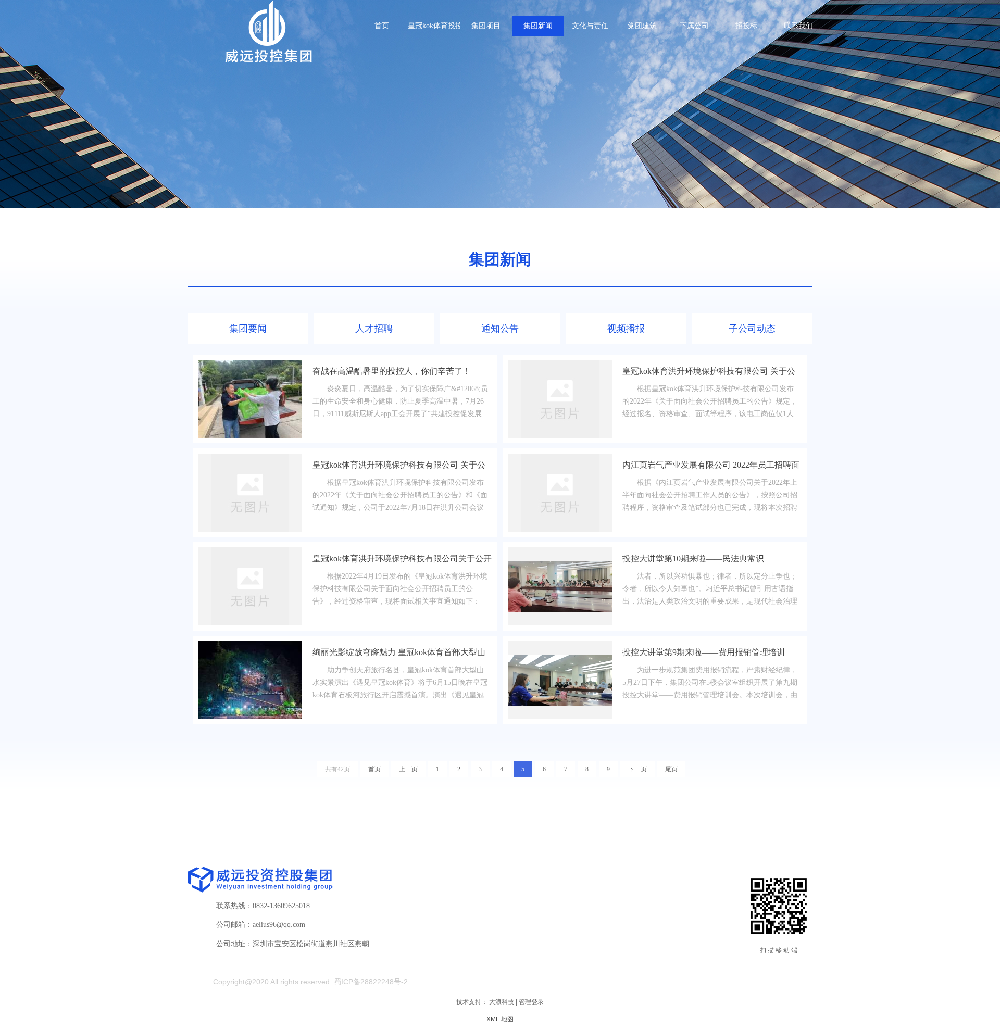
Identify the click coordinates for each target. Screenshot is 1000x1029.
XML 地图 (500, 1019)
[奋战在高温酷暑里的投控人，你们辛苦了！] (250, 399)
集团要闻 (248, 328)
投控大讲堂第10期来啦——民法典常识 (693, 558)
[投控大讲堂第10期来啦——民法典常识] (560, 586)
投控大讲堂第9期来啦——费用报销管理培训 (703, 652)
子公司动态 (752, 328)
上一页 (408, 769)
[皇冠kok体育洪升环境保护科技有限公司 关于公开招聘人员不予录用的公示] (560, 399)
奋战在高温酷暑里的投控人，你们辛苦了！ (391, 371)
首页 (374, 769)
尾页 (671, 769)
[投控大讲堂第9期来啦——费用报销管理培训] (560, 680)
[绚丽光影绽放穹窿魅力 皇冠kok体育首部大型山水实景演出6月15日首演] (250, 680)
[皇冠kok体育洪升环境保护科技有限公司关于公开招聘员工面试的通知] (250, 586)
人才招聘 (374, 328)
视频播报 (626, 328)
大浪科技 (501, 1002)
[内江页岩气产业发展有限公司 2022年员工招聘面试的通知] (560, 493)
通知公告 (500, 328)
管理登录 (531, 1002)
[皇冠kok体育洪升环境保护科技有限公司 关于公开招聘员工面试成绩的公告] (250, 493)
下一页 (637, 769)
